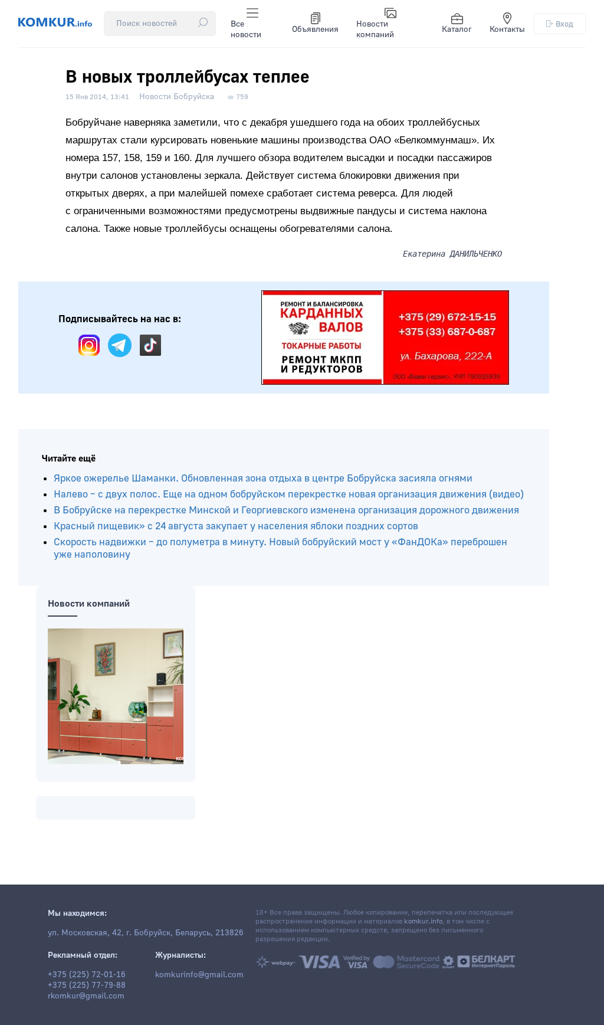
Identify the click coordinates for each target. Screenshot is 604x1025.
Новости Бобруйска (176, 96)
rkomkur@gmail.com (86, 996)
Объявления (315, 29)
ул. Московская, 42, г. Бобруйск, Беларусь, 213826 (146, 933)
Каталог (457, 29)
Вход (564, 24)
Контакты (507, 29)
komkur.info (423, 921)
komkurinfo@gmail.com (199, 975)
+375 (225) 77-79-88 (87, 985)
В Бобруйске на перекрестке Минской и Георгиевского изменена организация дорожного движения (286, 510)
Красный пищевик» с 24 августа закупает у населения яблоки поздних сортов (236, 526)
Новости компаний (375, 29)
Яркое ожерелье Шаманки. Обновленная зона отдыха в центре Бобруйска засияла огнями (263, 478)
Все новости (246, 29)
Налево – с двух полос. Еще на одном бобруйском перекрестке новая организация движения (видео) (289, 494)
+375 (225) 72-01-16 (87, 975)
